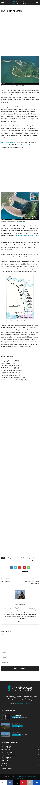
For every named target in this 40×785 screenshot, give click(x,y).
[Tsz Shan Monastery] (5, 717)
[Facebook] (10, 782)
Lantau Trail (4, 763)
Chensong (20, 602)
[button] (37, 2)
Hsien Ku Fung (16, 724)
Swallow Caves (5, 581)
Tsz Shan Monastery (17, 715)
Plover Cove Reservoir (20, 560)
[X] (16, 782)
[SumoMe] (36, 782)
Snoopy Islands (16, 733)
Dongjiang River (31, 558)
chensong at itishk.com (24, 704)
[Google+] (20, 622)
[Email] (30, 782)
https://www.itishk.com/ (20, 604)
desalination (22, 558)
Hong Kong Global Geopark (9, 755)
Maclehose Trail (6, 749)
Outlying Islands (5, 766)
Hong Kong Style (16, 717)
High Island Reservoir (7, 560)
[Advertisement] (20, 36)
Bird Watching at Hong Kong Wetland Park (30, 582)
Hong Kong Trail (6, 758)
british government (12, 558)
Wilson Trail (4, 760)
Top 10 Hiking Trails (17, 726)
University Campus (6, 769)
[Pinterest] (23, 782)
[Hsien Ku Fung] (5, 726)
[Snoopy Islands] (5, 734)
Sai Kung (30, 560)
